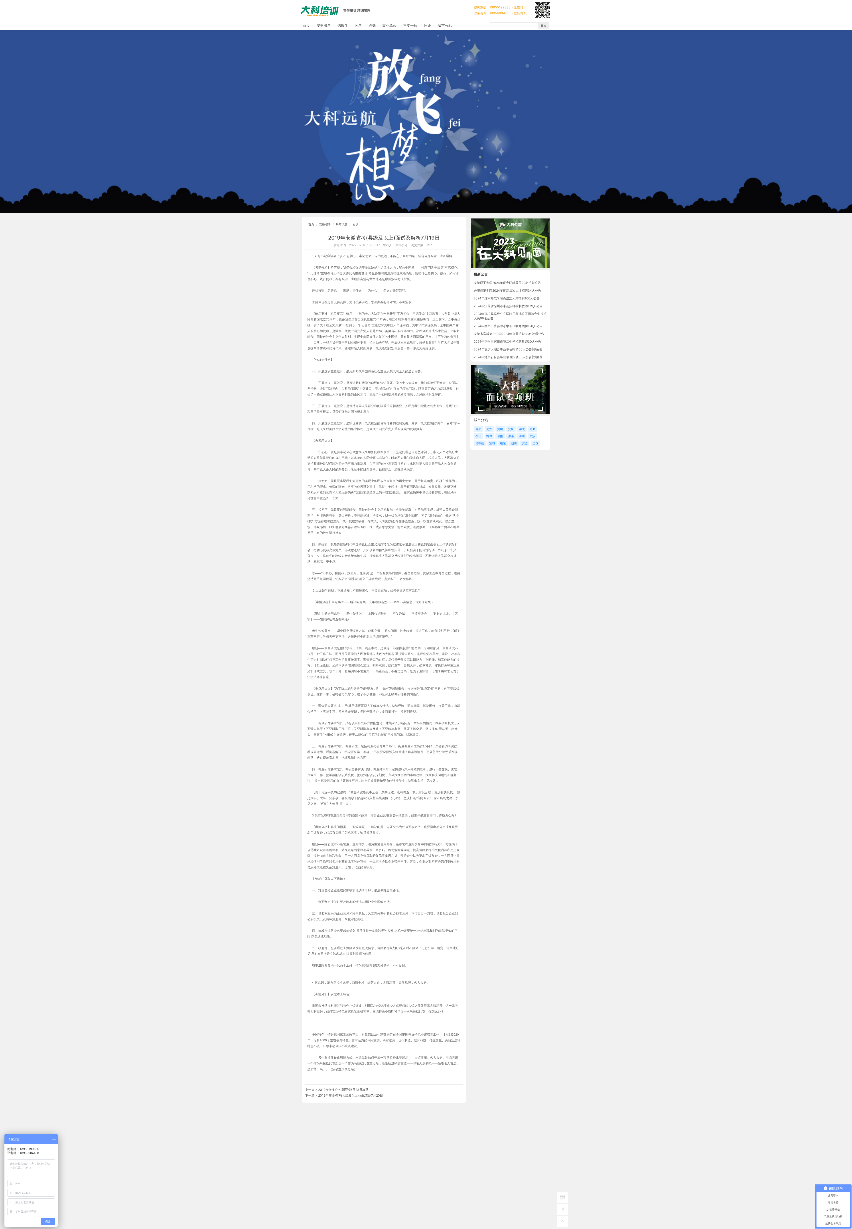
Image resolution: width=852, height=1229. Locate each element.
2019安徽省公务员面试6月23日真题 (343, 1089)
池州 (514, 443)
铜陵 (503, 443)
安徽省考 (324, 25)
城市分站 (445, 25)
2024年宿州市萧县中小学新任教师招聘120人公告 (508, 326)
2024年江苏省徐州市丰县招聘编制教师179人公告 (508, 306)
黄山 (500, 429)
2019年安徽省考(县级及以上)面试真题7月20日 (350, 1095)
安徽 (525, 443)
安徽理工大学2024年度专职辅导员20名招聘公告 (507, 283)
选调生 (342, 25)
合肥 (478, 429)
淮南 (511, 436)
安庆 (511, 429)
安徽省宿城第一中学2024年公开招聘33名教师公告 (509, 334)
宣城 (492, 443)
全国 (535, 443)
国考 (358, 25)
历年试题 (341, 224)
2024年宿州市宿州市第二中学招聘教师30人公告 (507, 341)
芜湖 (489, 429)
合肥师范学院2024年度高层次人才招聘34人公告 (507, 290)
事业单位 (389, 25)
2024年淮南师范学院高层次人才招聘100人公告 (507, 298)
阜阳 (500, 436)
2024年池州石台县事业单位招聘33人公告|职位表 (508, 357)
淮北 (522, 429)
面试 (355, 224)
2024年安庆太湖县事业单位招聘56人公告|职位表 (508, 349)
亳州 (533, 429)
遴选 (372, 25)
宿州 (478, 436)
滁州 (522, 436)
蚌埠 (489, 436)
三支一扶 (410, 25)
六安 (533, 436)
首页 (306, 25)
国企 (427, 25)
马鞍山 (479, 443)
